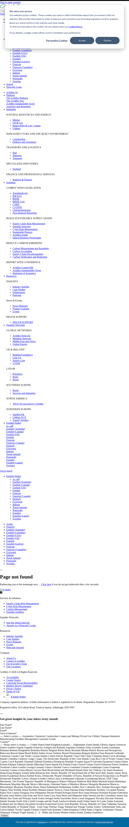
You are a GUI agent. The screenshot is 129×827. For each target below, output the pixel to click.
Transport (17, 158)
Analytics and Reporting (18, 106)
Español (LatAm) (21, 61)
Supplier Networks (15, 325)
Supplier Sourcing (22, 226)
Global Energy (20, 344)
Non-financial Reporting (25, 213)
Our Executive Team (16, 663)
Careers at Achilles (15, 661)
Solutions (11, 182)
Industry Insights (21, 286)
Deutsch (10, 527)
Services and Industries (24, 393)
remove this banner (104, 822)
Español (17, 58)
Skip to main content (10, 2)
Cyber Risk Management (25, 229)
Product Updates (21, 308)
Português (17, 78)
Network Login (14, 87)
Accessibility (12, 677)
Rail (15, 152)
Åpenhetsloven (20, 193)
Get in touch (6, 471)
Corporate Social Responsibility (22, 683)
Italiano (16, 73)
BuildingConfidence (23, 355)
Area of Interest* (8, 733)
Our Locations (13, 666)
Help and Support (15, 647)
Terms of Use (13, 691)
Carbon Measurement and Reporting (31, 248)
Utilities (16, 128)
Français (17, 64)
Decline (107, 40)
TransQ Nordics (20, 420)
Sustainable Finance (22, 232)
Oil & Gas (18, 123)
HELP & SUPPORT (23, 322)
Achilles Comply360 (23, 267)
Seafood (17, 169)
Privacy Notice (13, 688)
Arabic (9, 524)
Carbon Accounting (22, 251)
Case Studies (19, 289)
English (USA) (20, 53)
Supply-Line (19, 360)
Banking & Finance (22, 179)
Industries (11, 109)
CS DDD (17, 207)
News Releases (20, 306)
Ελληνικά (17, 70)
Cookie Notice (75, 26)
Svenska (17, 81)
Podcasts (17, 295)
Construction (19, 139)
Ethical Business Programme (27, 237)
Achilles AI (12, 92)
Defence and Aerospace (24, 142)
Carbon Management (16, 609)
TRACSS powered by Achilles (28, 404)
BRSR (16, 198)
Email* (3, 730)
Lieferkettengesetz (22, 210)
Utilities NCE (19, 417)
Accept (82, 40)
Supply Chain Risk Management (29, 223)
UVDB (16, 363)
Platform (10, 95)
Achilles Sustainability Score (20, 103)
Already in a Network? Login (21, 625)
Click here (46, 584)
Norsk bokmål (20, 75)
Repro (16, 379)
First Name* (6, 725)
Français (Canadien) (23, 67)
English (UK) (19, 56)
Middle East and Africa (24, 341)
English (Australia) (15, 529)
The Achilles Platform (17, 98)
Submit (4, 815)
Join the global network (18, 622)
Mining (16, 120)
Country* (4, 742)
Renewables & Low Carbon (27, 125)
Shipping (17, 155)
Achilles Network (21, 335)
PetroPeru (17, 374)
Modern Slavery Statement (19, 685)
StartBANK (19, 414)
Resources (11, 276)
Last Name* (6, 727)
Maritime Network (22, 338)
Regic (15, 377)
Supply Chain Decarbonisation (28, 254)
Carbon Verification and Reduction (30, 257)
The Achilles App (15, 101)
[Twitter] (1, 593)
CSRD (16, 204)
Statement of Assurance (24, 273)
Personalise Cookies (56, 40)
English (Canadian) (22, 50)
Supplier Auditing (15, 612)
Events (16, 311)
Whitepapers (19, 292)
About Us (11, 658)
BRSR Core (19, 201)
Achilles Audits (20, 235)
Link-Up (17, 357)
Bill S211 (17, 196)
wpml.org (42, 822)
